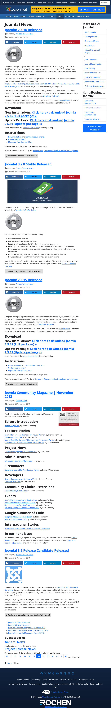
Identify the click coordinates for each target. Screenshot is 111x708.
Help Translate (82, 684)
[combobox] (105, 3)
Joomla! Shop (90, 68)
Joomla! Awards (91, 59)
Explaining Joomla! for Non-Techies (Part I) (22, 470)
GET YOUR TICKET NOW (92, 9)
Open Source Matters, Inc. (53, 697)
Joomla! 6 (51, 16)
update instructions (31, 127)
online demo (38, 150)
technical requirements (35, 137)
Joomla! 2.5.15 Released (23, 279)
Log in (55, 686)
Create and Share (92, 41)
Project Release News (24, 34)
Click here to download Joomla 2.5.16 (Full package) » (40, 114)
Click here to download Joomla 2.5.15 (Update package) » (39, 350)
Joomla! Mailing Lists (93, 73)
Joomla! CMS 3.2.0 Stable (26, 210)
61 (53, 656)
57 (34, 656)
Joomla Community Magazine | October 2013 (26, 628)
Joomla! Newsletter (92, 77)
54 (20, 656)
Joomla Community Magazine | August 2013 (26, 633)
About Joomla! (20, 16)
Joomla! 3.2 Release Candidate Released (37, 550)
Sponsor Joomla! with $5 (64, 684)
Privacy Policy (34, 684)
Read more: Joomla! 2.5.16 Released (22, 156)
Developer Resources (88, 3)
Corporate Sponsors (93, 108)
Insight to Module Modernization (18, 517)
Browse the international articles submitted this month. (27, 528)
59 (43, 656)
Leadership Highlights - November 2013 (21, 452)
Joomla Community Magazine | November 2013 (39, 394)
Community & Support (65, 3)
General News (21, 400)
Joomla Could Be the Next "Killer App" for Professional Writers (30, 440)
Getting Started (91, 36)
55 (25, 656)
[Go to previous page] (11, 656)
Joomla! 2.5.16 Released (23, 29)
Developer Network (51, 96)
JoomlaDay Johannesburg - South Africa (21, 500)
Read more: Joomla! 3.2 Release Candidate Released (28, 615)
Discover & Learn (45, 3)
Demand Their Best (12, 482)
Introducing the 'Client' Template (18, 461)
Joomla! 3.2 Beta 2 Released (19, 622)
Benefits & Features (37, 16)
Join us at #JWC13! (12, 425)
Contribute (69, 16)
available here (64, 100)
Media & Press (83, 16)
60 (48, 656)
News (60, 16)
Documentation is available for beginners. (61, 150)
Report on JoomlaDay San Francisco (19, 505)
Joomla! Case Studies (93, 64)
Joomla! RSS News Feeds (94, 81)
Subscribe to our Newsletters (94, 128)
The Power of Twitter (13, 437)
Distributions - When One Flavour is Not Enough (24, 442)
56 (29, 656)
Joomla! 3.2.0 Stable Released (28, 164)
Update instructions (16, 139)
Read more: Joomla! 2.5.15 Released (22, 384)
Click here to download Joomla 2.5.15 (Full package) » (40, 342)
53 (15, 656)
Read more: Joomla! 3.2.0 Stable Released (24, 271)
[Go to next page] (62, 656)
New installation (14, 137)
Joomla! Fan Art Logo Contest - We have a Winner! (25, 435)
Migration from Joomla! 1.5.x (20, 142)
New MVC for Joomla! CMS (15, 519)
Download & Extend (25, 3)
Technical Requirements (94, 86)
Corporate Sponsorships (90, 102)
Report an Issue (96, 684)
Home (8, 16)
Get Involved (90, 45)
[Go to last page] (65, 656)
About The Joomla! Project (92, 51)
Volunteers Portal (92, 119)
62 (57, 656)
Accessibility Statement (18, 684)
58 (39, 656)
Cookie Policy (47, 684)
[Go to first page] (7, 656)
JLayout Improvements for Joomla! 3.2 (20, 479)
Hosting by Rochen (56, 707)
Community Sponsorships (90, 113)
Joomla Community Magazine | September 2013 (28, 630)
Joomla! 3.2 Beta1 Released (19, 625)
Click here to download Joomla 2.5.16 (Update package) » (39, 122)
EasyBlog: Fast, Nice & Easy (16, 491)
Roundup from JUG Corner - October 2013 (22, 508)
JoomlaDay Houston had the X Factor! (20, 502)
